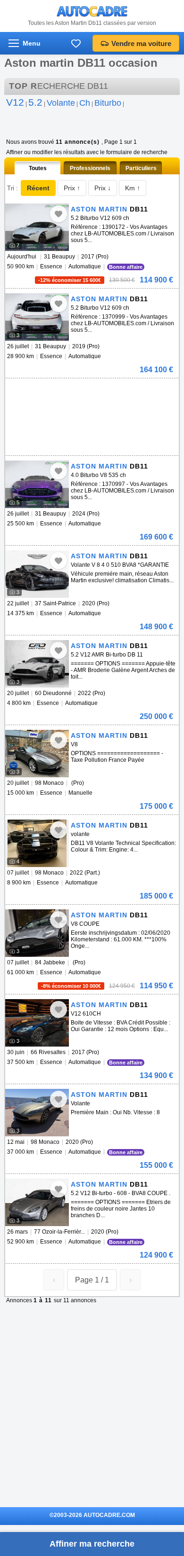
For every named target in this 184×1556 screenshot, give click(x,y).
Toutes (38, 168)
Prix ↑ (72, 188)
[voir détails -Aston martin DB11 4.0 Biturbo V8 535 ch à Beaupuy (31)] (37, 484)
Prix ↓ (102, 188)
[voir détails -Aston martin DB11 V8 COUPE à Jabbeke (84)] (37, 933)
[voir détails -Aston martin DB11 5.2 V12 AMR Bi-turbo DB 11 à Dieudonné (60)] (37, 664)
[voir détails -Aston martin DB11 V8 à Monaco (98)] (37, 753)
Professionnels (90, 168)
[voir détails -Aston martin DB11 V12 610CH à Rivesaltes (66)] (37, 1023)
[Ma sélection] (76, 43)
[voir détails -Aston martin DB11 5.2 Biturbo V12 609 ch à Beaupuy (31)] (37, 227)
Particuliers (141, 168)
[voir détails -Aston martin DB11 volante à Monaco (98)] (37, 843)
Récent (38, 188)
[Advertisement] (90, 392)
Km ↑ (132, 188)
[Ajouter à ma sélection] (58, 213)
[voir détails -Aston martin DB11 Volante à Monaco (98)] (37, 1112)
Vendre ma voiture (141, 43)
